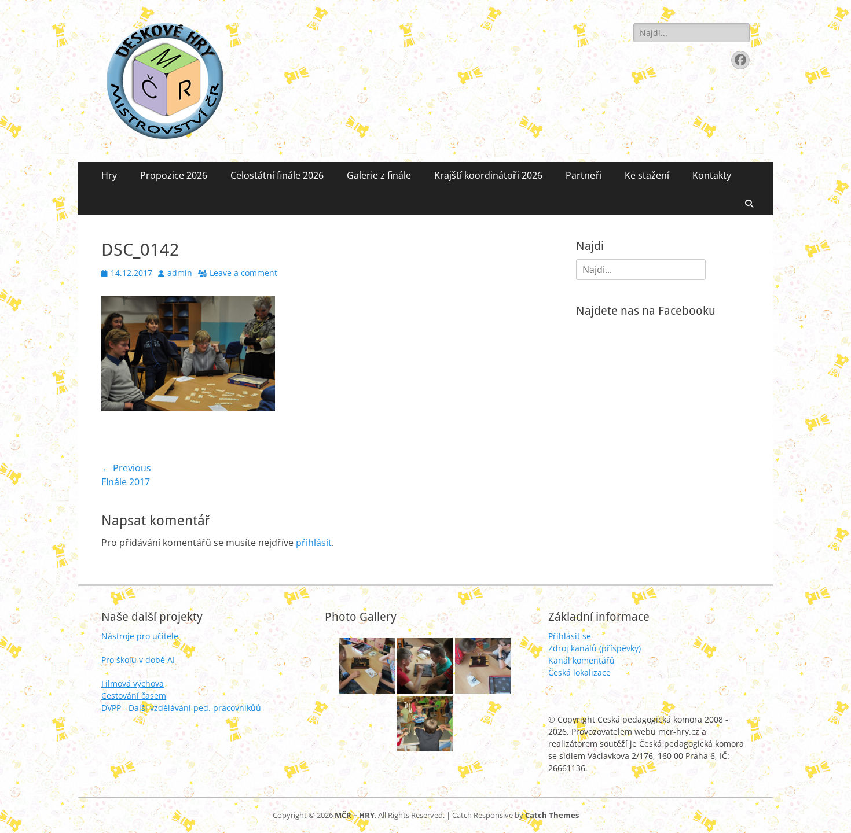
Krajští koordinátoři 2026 (488, 175)
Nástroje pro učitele (139, 636)
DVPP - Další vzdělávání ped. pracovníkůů (181, 707)
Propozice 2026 (173, 175)
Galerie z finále (379, 175)
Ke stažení (647, 175)
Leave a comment (243, 272)
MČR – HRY (355, 815)
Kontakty (711, 175)
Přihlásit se (569, 636)
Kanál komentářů (581, 660)
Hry (109, 175)
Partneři (583, 175)
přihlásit (314, 542)
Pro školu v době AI (138, 659)
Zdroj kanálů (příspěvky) (594, 648)
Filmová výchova (132, 683)
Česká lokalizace (579, 672)
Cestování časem (133, 695)
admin (179, 272)
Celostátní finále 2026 (277, 175)
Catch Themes (552, 815)
